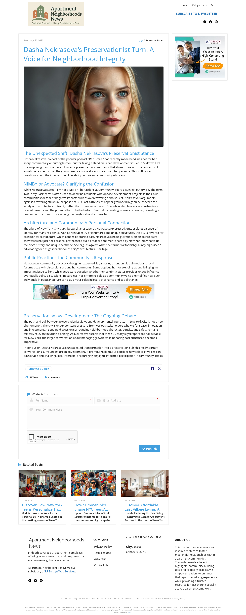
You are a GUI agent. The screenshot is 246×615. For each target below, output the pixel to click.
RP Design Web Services (60, 571)
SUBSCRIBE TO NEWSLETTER (196, 14)
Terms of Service (163, 598)
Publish (151, 449)
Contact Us (148, 598)
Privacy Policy (178, 598)
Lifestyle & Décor (39, 369)
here (130, 612)
